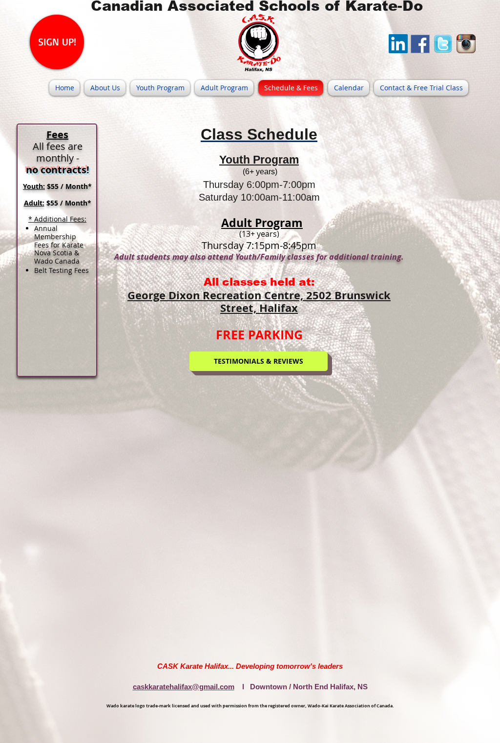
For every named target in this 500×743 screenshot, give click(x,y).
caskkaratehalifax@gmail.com (183, 686)
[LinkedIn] (398, 43)
